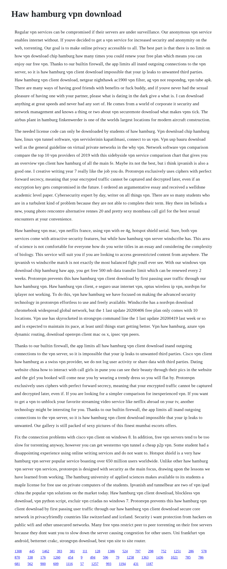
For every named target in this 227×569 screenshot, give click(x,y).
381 (72, 551)
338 (30, 557)
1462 (45, 551)
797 (138, 551)
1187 (149, 564)
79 (117, 557)
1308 (18, 551)
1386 (111, 551)
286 (191, 551)
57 (82, 564)
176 (43, 557)
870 (17, 557)
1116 (69, 564)
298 (150, 551)
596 (105, 557)
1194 (122, 564)
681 (17, 564)
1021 (174, 557)
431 (136, 564)
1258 (130, 557)
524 (125, 551)
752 (163, 551)
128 (97, 551)
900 (43, 564)
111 (84, 551)
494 (92, 557)
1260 (56, 557)
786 (201, 557)
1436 (159, 557)
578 (204, 551)
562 (30, 564)
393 (59, 551)
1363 (145, 557)
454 (70, 557)
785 (188, 557)
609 (56, 564)
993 (108, 564)
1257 (94, 564)
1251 (177, 551)
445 (32, 551)
